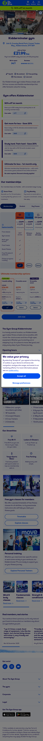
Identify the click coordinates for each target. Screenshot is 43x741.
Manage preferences (21, 383)
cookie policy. (14, 370)
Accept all (21, 376)
